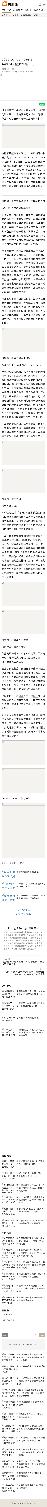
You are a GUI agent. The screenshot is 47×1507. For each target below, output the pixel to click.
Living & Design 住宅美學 (22, 71)
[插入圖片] (36, 1335)
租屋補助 (27, 15)
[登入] (40, 4)
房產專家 (18, 9)
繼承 (17, 15)
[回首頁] (10, 3)
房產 (22, 863)
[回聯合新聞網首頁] (4, 3)
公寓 (14, 863)
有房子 (28, 9)
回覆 (42, 1335)
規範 (4, 1335)
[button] (43, 4)
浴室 (37, 15)
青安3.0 (7, 15)
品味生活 (6, 9)
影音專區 (38, 9)
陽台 (5, 863)
